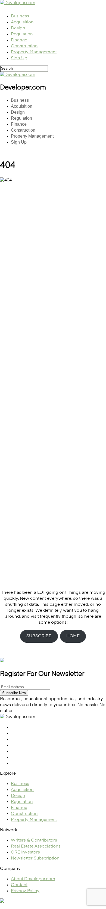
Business (20, 16)
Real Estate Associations (36, 846)
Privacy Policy (25, 891)
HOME (73, 636)
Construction (24, 46)
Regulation (22, 34)
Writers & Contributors (34, 840)
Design (18, 28)
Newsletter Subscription (35, 858)
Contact (19, 885)
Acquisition (22, 22)
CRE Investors (25, 852)
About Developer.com (33, 879)
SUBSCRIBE (38, 636)
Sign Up (19, 58)
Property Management (34, 52)
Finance (19, 40)
